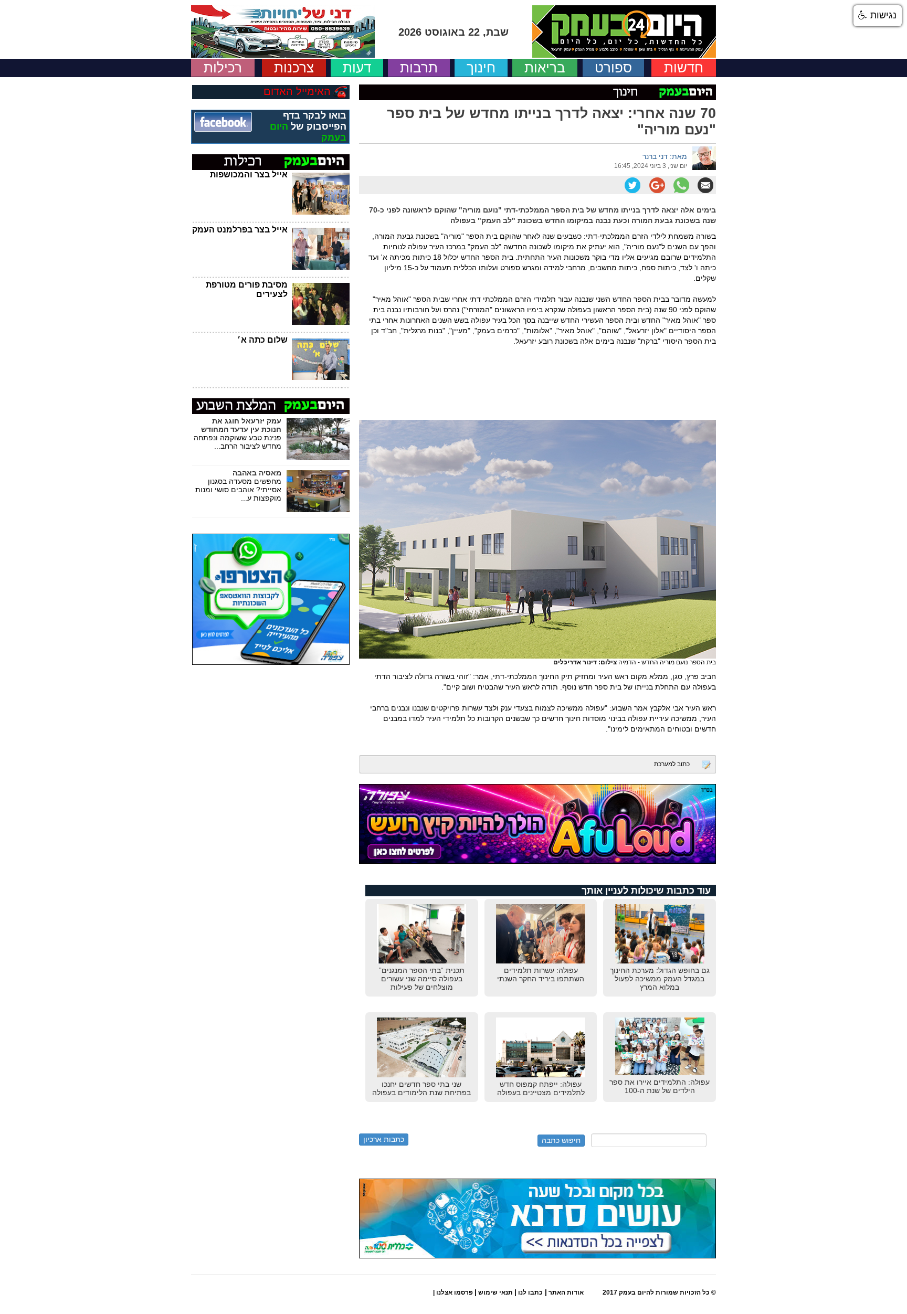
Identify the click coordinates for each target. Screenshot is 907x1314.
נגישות (882, 15)
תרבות (419, 68)
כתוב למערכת (672, 764)
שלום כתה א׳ (262, 339)
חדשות (683, 68)
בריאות (544, 68)
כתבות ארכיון (383, 1139)
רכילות (223, 68)
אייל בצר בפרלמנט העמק (240, 229)
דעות (357, 68)
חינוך (481, 68)
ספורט (613, 68)
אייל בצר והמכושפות (249, 174)
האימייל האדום (297, 91)
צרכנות (294, 68)
